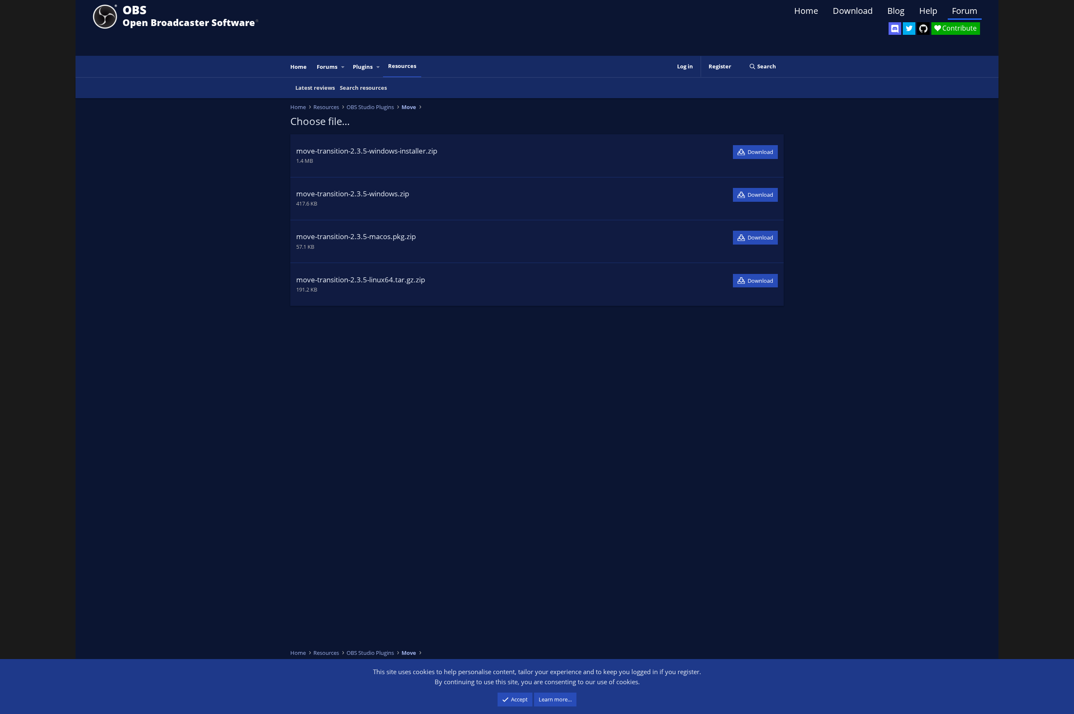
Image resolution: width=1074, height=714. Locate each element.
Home (806, 10)
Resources (402, 66)
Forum (965, 10)
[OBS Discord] (895, 28)
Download (853, 10)
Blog (896, 10)
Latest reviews (315, 87)
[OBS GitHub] (923, 28)
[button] (343, 67)
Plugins (363, 66)
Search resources (363, 87)
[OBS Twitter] (909, 28)
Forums (327, 66)
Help (928, 10)
